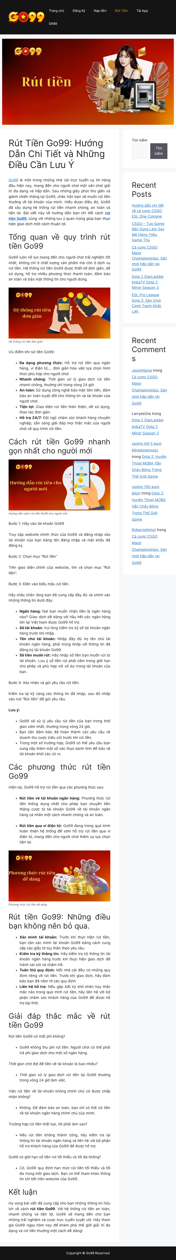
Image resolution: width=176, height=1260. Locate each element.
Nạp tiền (100, 11)
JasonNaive (142, 370)
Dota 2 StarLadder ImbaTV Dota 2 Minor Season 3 (148, 282)
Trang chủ (56, 11)
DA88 (53, 24)
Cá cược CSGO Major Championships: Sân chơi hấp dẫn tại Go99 (149, 258)
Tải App (142, 11)
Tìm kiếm (139, 140)
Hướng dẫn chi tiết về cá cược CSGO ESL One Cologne (148, 211)
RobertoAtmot (144, 530)
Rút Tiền (121, 11)
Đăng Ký (79, 11)
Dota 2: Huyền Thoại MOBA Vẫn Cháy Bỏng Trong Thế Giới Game (149, 506)
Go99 (13, 180)
